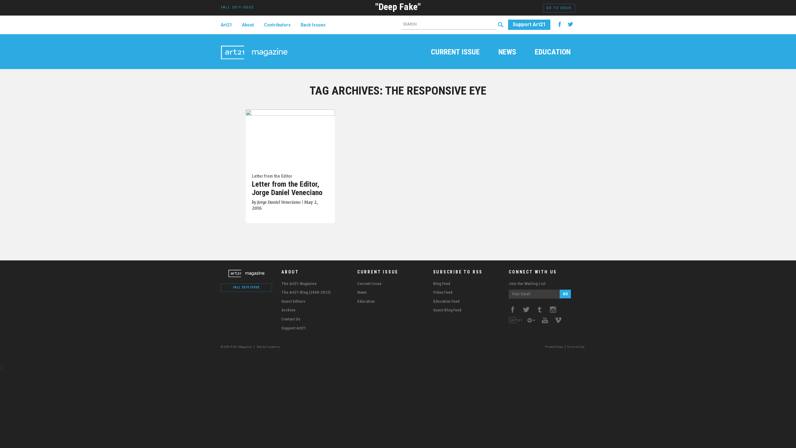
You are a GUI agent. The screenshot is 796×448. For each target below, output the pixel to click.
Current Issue (455, 52)
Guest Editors (293, 301)
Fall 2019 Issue (246, 287)
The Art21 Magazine (299, 283)
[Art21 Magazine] (254, 45)
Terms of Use (576, 346)
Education (553, 52)
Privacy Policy (554, 346)
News (507, 52)
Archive (288, 310)
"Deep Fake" (398, 6)
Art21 (226, 24)
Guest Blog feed (447, 310)
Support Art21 (529, 24)
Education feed (446, 301)
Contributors (277, 24)
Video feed (442, 292)
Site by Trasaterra (268, 346)
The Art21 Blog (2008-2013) (306, 292)
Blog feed (441, 283)
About (248, 24)
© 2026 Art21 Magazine (236, 346)
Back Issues (313, 24)
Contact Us (290, 319)
